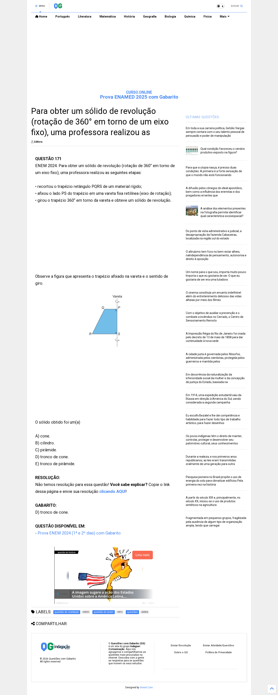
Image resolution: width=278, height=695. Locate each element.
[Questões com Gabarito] (57, 7)
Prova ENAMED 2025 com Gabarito (139, 97)
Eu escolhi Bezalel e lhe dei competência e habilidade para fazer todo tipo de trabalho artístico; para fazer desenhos (213, 419)
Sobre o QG (181, 652)
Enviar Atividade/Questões (218, 645)
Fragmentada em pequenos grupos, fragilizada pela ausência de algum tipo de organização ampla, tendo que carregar (216, 521)
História (129, 16)
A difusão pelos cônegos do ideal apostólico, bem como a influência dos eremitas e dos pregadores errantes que (214, 191)
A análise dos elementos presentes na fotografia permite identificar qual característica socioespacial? (223, 212)
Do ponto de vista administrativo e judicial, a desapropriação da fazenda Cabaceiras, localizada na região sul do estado (214, 234)
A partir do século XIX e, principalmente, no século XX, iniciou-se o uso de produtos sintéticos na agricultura (213, 501)
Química (189, 16)
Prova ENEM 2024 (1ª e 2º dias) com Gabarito (79, 533)
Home (42, 16)
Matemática (108, 16)
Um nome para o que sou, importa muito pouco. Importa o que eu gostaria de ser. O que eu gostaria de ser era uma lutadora (216, 275)
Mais (223, 16)
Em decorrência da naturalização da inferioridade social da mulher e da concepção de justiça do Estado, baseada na (215, 378)
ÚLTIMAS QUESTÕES (202, 117)
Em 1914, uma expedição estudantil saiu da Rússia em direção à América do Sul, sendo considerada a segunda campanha (213, 398)
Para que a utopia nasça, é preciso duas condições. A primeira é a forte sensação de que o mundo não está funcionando (214, 171)
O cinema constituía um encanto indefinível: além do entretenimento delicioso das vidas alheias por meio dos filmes (214, 296)
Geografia (150, 16)
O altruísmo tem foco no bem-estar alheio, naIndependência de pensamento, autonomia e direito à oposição (216, 255)
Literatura (84, 16)
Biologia (170, 16)
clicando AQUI (112, 491)
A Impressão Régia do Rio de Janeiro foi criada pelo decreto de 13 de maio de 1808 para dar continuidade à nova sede (215, 337)
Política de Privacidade (218, 652)
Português (62, 16)
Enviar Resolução (181, 645)
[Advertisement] (139, 55)
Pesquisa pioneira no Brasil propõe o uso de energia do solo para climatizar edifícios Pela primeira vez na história (214, 480)
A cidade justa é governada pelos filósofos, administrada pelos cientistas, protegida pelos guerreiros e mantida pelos (215, 357)
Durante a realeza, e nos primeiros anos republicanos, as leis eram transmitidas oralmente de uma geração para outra (211, 460)
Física (208, 16)
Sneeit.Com (146, 687)
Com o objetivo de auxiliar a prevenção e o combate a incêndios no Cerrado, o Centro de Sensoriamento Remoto (214, 316)
